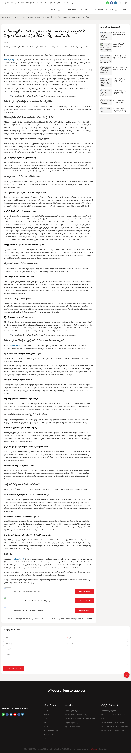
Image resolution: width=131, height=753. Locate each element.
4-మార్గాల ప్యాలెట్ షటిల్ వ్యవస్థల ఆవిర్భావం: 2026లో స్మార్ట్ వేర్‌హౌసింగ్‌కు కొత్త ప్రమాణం (120, 80)
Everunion (4, 17)
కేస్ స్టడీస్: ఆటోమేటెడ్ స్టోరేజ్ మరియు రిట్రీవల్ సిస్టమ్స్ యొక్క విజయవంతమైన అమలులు (120, 34)
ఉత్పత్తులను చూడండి (84, 591)
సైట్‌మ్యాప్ (93, 749)
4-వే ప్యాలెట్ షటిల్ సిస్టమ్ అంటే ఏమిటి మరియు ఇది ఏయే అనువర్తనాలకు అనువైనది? (120, 68)
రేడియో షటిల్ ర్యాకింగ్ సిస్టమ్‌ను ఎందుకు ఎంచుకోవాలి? (119, 101)
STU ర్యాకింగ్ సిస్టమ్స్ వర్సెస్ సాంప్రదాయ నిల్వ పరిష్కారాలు (119, 110)
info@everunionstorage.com (65, 690)
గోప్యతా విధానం (103, 749)
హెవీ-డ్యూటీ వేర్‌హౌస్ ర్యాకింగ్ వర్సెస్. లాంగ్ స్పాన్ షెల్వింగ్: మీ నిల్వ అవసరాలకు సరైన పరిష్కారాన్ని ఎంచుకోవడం (56, 17)
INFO (12, 17)
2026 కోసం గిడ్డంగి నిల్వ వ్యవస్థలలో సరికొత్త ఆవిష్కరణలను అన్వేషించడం (119, 92)
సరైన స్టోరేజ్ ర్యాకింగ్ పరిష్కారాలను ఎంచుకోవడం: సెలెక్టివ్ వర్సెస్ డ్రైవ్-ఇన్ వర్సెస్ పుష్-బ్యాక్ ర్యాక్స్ (120, 45)
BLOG (19, 17)
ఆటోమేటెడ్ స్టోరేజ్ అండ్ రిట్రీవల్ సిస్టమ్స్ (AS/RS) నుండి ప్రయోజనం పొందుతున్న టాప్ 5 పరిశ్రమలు (120, 57)
